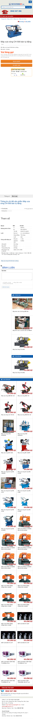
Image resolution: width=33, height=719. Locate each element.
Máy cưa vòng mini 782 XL (7, 414)
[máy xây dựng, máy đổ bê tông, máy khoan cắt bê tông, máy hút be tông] (16, 4)
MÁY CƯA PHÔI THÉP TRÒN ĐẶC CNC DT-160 (24, 681)
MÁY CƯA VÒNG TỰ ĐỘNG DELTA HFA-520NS (24, 548)
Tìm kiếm (28, 7)
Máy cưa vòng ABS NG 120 (24, 414)
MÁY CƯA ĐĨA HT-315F (7, 642)
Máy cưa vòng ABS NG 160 (8, 395)
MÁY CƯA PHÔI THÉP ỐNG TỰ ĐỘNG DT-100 (24, 662)
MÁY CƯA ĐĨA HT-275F (23, 642)
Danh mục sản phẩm (7, 16)
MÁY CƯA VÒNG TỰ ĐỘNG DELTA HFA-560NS (8, 548)
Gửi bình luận (5, 287)
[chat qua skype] (22, 73)
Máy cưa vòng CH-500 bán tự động (9, 261)
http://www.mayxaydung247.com (13, 704)
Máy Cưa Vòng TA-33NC (19, 349)
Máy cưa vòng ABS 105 (23, 395)
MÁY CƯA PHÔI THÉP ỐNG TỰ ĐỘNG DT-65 (8, 662)
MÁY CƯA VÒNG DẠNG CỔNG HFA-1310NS (7, 624)
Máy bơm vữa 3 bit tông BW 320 (20, 311)
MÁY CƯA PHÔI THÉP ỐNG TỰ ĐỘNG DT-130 (8, 681)
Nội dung (4, 270)
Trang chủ (3, 19)
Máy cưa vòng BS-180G (7, 452)
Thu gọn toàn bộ (29, 208)
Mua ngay (16, 61)
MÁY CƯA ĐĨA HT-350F (23, 623)
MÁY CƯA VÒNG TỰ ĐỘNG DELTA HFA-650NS (24, 529)
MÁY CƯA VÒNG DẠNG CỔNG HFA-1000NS (7, 586)
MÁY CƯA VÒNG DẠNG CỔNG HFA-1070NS (7, 605)
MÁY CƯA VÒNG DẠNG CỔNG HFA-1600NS (23, 586)
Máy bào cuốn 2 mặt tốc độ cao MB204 (22, 330)
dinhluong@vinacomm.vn (7, 706)
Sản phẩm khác (6, 379)
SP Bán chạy (17, 295)
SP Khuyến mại (18, 356)
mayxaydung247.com (6, 695)
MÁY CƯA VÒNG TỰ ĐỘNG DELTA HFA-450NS (24, 567)
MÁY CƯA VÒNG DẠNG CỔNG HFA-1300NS (23, 605)
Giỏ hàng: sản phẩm (25, 21)
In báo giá (16, 65)
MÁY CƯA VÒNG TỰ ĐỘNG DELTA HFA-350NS (8, 567)
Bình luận (14, 196)
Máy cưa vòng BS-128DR (24, 452)
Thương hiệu (5, 208)
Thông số (7, 196)
